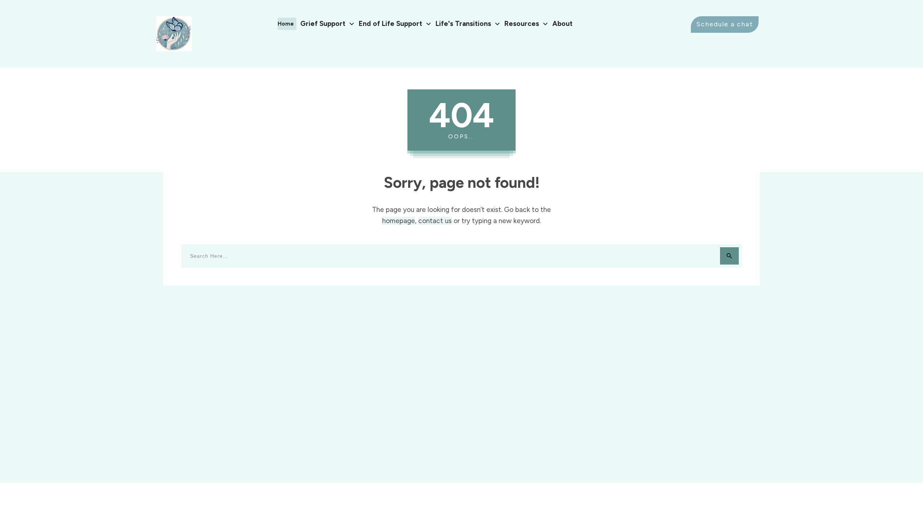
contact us (435, 221)
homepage (398, 221)
